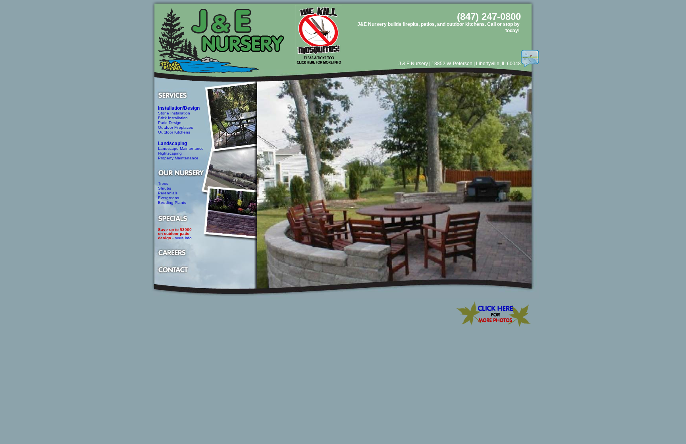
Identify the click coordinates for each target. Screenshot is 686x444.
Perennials (167, 193)
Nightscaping (170, 153)
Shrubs (164, 188)
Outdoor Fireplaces (175, 127)
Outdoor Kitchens (174, 132)
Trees (163, 183)
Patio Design (169, 122)
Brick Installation (173, 118)
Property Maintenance (178, 158)
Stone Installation (174, 113)
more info (183, 238)
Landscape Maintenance (181, 148)
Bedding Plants (172, 202)
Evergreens (168, 198)
